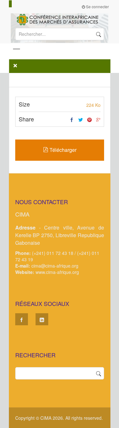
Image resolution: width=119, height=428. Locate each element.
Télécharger (62, 149)
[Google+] (98, 120)
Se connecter (97, 6)
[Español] (16, 3)
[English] (13, 3)
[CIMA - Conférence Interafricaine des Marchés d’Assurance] (59, 19)
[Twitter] (80, 120)
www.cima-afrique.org (57, 272)
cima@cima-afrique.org (54, 266)
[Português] (19, 3)
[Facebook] (71, 120)
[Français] (10, 3)
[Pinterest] (89, 120)
